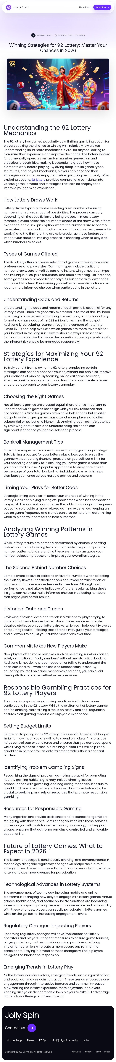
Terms (98, 1051)
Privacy (88, 1051)
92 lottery (38, 179)
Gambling (80, 35)
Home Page (14, 1040)
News (30, 1040)
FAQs (42, 1040)
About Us (76, 1051)
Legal (107, 1051)
